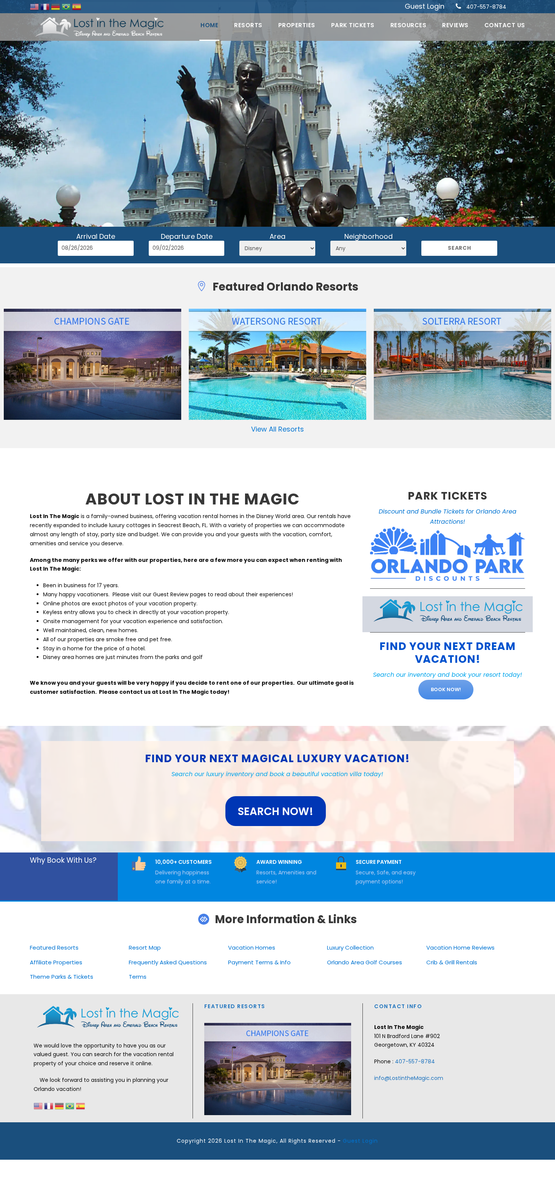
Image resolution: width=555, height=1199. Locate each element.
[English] (35, 6)
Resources (408, 25)
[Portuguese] (67, 6)
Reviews (455, 25)
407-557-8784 (486, 7)
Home (209, 25)
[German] (56, 6)
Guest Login (424, 6)
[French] (45, 6)
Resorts (248, 25)
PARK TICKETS (447, 496)
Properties (296, 25)
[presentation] (211, 1066)
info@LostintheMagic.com (408, 1078)
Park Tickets (353, 25)
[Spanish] (76, 6)
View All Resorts (277, 429)
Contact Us (504, 25)
